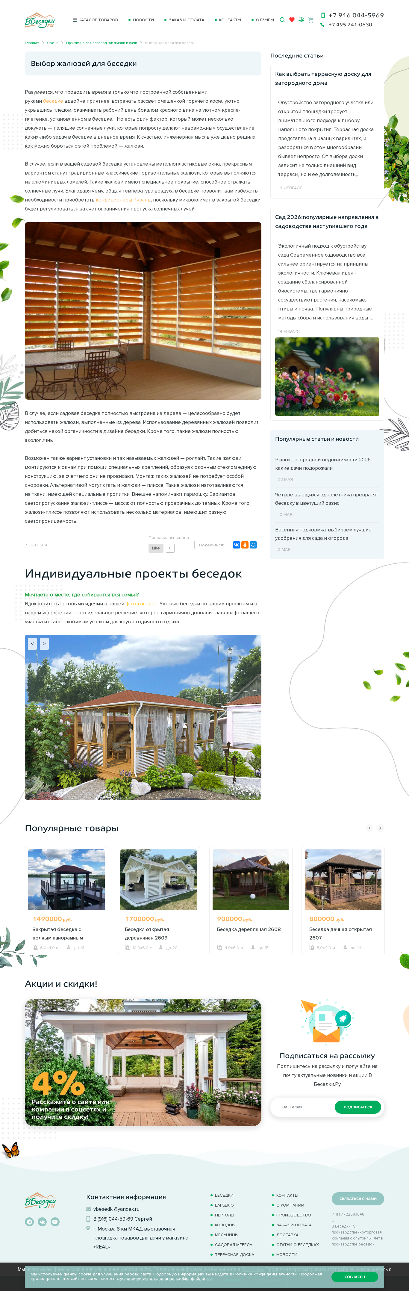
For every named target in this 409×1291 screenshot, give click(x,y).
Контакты (230, 20)
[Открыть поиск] (282, 20)
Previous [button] (369, 828)
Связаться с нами (358, 1199)
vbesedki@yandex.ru (116, 1209)
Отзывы (265, 20)
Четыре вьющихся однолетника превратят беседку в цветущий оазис (326, 499)
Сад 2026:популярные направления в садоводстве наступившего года (327, 221)
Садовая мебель (233, 1244)
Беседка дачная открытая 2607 (340, 933)
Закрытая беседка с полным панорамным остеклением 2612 (58, 938)
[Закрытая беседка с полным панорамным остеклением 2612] (66, 879)
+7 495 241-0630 (350, 25)
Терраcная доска (234, 1254)
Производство (293, 1215)
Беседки (224, 1195)
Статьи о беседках (297, 1244)
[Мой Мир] (253, 544)
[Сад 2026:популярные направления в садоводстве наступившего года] (327, 376)
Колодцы (225, 1225)
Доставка (287, 1235)
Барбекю (224, 1205)
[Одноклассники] (245, 544)
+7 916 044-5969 (356, 15)
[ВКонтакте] (236, 544)
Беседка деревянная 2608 (249, 929)
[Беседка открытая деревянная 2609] (158, 879)
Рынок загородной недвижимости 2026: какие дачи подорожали (323, 464)
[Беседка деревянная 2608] (251, 879)
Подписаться (358, 1107)
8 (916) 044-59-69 (113, 1219)
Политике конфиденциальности (265, 1274)
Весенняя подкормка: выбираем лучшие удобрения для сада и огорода (323, 534)
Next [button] (380, 828)
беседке (53, 101)
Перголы (224, 1215)
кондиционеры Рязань (123, 199)
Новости (143, 20)
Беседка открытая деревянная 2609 (147, 933)
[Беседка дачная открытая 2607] (343, 879)
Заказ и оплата (186, 20)
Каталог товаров (98, 20)
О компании (290, 1205)
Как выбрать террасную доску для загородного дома (323, 78)
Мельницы (226, 1235)
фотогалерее (141, 603)
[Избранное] (292, 21)
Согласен (355, 1277)
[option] (66, 912)
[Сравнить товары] (301, 19)
